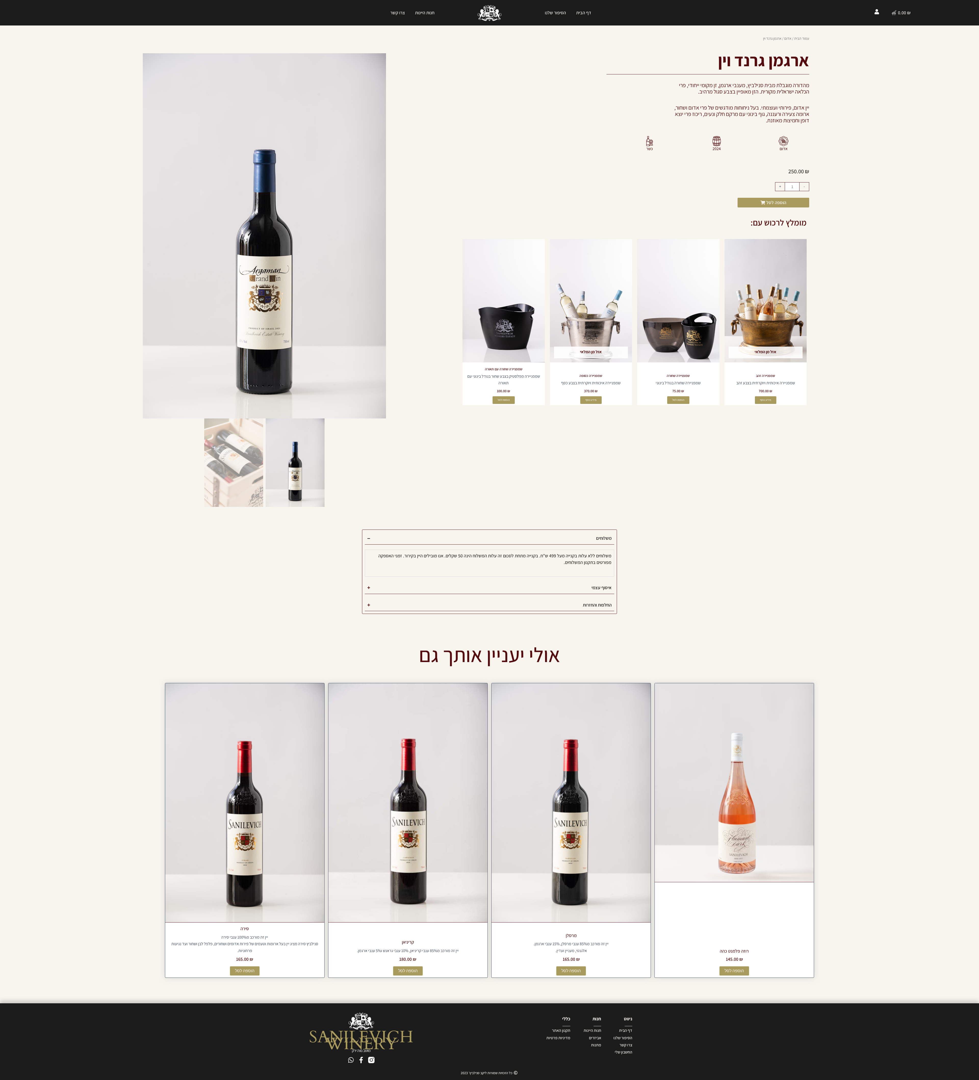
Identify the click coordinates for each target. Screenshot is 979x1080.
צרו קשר (397, 13)
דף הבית (583, 13)
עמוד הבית (801, 38)
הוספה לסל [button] (678, 400)
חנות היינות (424, 13)
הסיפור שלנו (555, 13)
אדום (787, 38)
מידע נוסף (765, 400)
